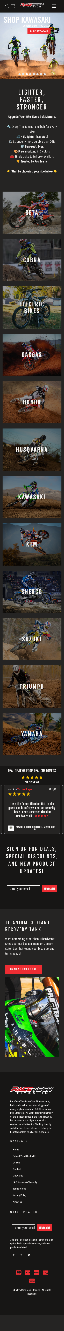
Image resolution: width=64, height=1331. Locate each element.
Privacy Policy (19, 1195)
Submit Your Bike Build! (24, 1156)
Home (16, 1149)
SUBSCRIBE (49, 888)
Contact (17, 1169)
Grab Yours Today (23, 969)
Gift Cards (18, 1175)
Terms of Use (19, 1188)
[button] (54, 6)
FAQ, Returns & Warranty (25, 1182)
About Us (17, 1201)
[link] (32, 828)
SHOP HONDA (13, 64)
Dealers (16, 1162)
